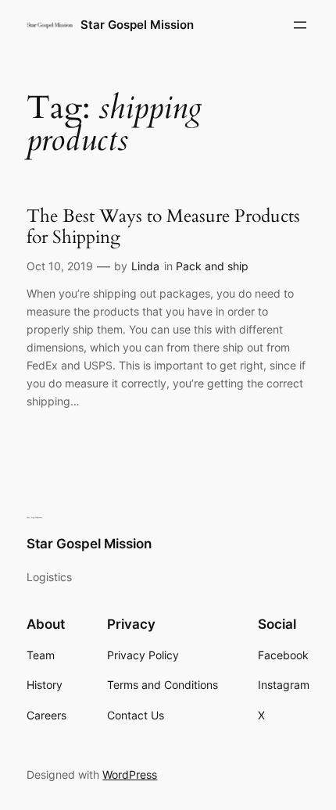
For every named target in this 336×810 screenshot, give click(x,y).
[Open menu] (300, 25)
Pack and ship (212, 266)
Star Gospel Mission (137, 25)
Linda (145, 266)
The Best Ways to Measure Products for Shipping (163, 226)
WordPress (129, 774)
